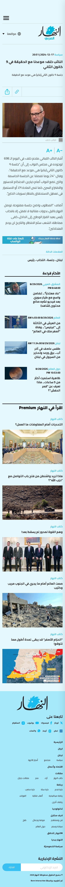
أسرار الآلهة (33, 760)
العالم (56, 317)
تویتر (56, 722)
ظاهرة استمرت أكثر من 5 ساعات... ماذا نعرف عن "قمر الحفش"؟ (47, 384)
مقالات (59, 773)
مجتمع (47, 760)
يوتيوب (30, 722)
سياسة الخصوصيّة (53, 846)
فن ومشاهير (57, 820)
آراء (46, 778)
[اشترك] (32, 240)
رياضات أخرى (57, 802)
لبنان (59, 260)
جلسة (50, 260)
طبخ (24, 820)
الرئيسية (58, 742)
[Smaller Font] (58, 150)
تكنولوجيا (57, 809)
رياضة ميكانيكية (56, 796)
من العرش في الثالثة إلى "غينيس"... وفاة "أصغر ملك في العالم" (46, 327)
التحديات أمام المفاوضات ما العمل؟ (39, 424)
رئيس (31, 260)
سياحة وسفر (57, 826)
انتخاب (40, 260)
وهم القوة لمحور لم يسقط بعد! (42, 531)
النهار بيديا (57, 840)
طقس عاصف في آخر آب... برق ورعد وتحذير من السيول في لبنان (47, 352)
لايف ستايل (57, 815)
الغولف (22, 796)
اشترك (12, 867)
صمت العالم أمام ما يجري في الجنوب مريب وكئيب (35, 585)
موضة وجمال (38, 820)
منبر (36, 778)
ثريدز (45, 731)
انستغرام (16, 723)
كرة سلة (45, 789)
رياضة (60, 785)
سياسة (58, 54)
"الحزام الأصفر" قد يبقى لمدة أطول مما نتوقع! (37, 641)
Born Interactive (38, 880)
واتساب (32, 730)
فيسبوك (45, 722)
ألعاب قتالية (37, 796)
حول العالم (54, 368)
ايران (60, 749)
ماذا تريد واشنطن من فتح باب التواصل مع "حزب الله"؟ (35, 478)
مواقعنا (11, 33)
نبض (56, 731)
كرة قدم (59, 789)
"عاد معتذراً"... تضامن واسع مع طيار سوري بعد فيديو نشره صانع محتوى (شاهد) (46, 299)
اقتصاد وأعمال (55, 767)
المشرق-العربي (51, 284)
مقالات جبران (23, 778)
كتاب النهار (56, 419)
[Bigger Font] (49, 150)
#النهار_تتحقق (55, 833)
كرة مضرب (30, 789)
